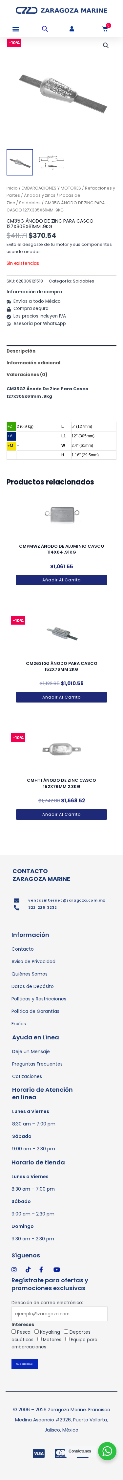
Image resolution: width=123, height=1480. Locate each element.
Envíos (18, 1023)
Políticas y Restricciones (38, 999)
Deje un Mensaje (31, 1051)
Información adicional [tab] (33, 363)
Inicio (12, 188)
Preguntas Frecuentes (37, 1064)
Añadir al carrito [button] (61, 580)
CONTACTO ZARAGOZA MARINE (41, 875)
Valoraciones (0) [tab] (27, 375)
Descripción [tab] (21, 351)
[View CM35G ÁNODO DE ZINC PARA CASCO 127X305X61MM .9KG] (20, 162)
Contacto (22, 949)
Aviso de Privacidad (33, 961)
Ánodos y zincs (39, 195)
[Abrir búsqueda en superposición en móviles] (45, 29)
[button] (15, 29)
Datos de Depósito (32, 986)
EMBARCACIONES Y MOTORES (51, 188)
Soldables (30, 203)
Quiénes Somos (29, 974)
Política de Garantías (35, 1011)
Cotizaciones (27, 1076)
